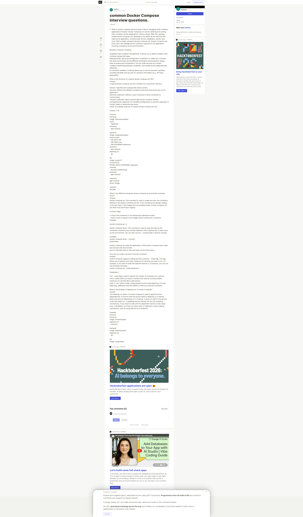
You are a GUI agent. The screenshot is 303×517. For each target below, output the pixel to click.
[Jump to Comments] (100, 45)
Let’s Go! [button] (107, 514)
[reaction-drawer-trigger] (101, 39)
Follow (190, 14)
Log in (188, 2)
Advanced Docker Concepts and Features (188, 33)
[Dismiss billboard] (206, 492)
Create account (198, 2)
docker (112, 24)
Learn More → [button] (115, 398)
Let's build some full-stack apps (128, 470)
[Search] (105, 2)
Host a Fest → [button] (182, 90)
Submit (116, 420)
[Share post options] (100, 62)
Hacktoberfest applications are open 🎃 (132, 385)
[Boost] (100, 57)
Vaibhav (116, 9)
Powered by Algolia (150, 2)
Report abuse (144, 425)
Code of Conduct (134, 425)
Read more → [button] (115, 487)
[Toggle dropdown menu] (167, 347)
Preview (124, 420)
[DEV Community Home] (100, 2)
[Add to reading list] (100, 51)
